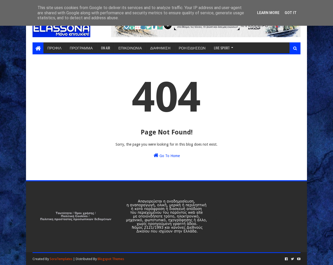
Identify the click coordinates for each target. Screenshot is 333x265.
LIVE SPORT (222, 47)
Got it (291, 13)
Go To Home (169, 156)
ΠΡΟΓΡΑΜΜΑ (81, 47)
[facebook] (286, 259)
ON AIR (105, 47)
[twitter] (292, 259)
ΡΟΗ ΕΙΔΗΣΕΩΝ (192, 47)
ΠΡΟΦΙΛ (54, 47)
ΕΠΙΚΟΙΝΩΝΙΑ (130, 47)
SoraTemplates (61, 259)
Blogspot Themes (111, 259)
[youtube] (298, 259)
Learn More (268, 13)
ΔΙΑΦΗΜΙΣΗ (160, 47)
